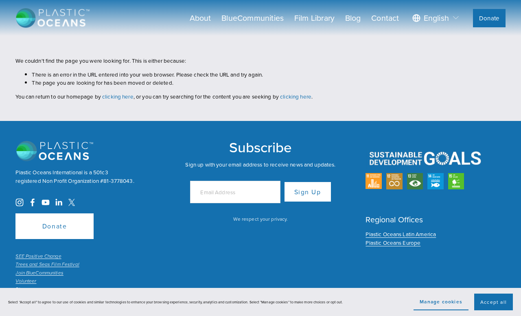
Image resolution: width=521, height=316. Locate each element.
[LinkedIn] (59, 202)
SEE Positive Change (38, 256)
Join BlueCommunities (39, 273)
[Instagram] (19, 202)
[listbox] (436, 17)
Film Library (314, 17)
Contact (385, 17)
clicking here (118, 96)
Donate (489, 18)
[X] (72, 202)
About (200, 17)
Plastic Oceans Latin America (401, 234)
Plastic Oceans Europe (393, 242)
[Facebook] (32, 202)
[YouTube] (46, 202)
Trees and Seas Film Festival (47, 264)
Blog (353, 17)
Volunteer (25, 281)
